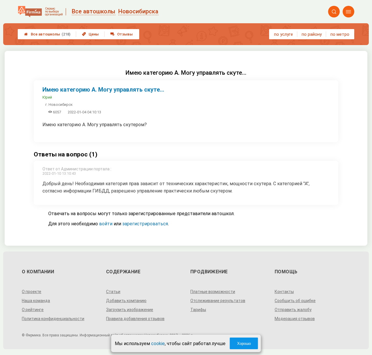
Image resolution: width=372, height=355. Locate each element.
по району (312, 34)
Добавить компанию (126, 300)
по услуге (283, 34)
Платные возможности (212, 291)
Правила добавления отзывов (135, 318)
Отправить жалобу (293, 309)
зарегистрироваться (145, 223)
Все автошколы (47, 34)
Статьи (113, 291)
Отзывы (121, 34)
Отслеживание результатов (217, 300)
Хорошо (244, 343)
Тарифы (198, 309)
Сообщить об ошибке (295, 300)
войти (105, 223)
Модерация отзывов (295, 318)
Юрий (47, 97)
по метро (339, 34)
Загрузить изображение (129, 309)
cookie (158, 343)
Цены (90, 34)
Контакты (284, 291)
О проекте (31, 291)
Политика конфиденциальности (53, 318)
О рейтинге (33, 309)
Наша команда (36, 300)
